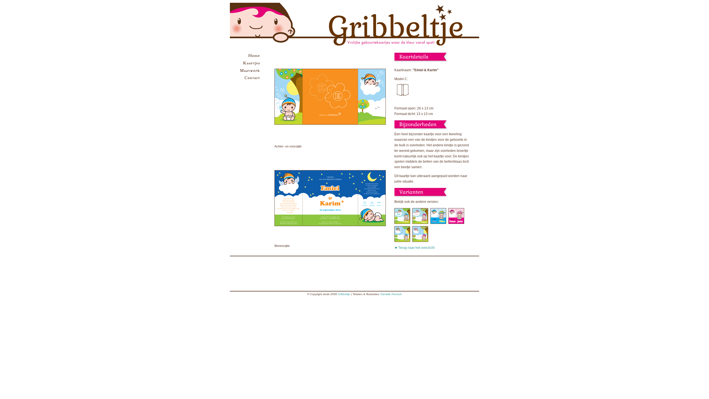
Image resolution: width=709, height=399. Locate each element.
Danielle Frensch (391, 294)
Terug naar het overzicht (416, 248)
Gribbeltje (344, 294)
